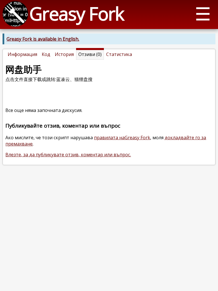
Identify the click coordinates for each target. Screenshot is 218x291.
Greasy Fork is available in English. (43, 39)
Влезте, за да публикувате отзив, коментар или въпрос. (68, 154)
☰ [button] (203, 13)
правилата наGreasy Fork (122, 137)
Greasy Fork (76, 13)
